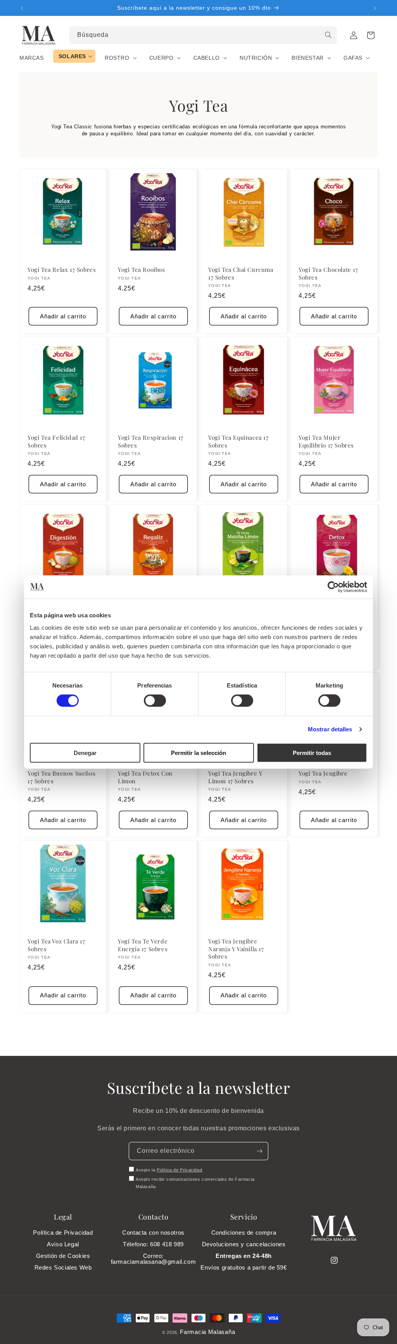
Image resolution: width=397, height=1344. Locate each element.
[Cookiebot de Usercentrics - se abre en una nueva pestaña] (333, 587)
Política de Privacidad (179, 1170)
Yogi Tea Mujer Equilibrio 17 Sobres (326, 441)
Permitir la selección (198, 752)
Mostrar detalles (330, 729)
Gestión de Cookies (63, 1255)
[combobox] (203, 35)
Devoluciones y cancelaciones (244, 1244)
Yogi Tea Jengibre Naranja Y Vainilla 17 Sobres (236, 949)
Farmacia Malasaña (207, 1331)
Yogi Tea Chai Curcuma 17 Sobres (240, 273)
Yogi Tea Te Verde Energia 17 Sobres (142, 945)
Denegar (85, 752)
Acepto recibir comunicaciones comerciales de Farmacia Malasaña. (195, 1183)
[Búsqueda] (328, 34)
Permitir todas (312, 752)
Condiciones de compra (243, 1232)
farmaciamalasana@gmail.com (153, 1261)
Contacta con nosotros (153, 1232)
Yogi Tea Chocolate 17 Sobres (328, 273)
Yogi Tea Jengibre (323, 773)
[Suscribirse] (259, 1151)
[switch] (155, 700)
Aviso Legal (63, 1244)
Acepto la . (170, 1170)
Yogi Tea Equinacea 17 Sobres (238, 441)
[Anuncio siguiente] (374, 8)
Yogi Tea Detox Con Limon (145, 777)
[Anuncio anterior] (22, 8)
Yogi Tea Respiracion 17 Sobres (150, 441)
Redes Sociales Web (63, 1267)
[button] (370, 35)
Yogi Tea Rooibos (141, 269)
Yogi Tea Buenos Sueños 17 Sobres (61, 777)
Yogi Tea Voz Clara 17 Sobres (56, 945)
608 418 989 (167, 1244)
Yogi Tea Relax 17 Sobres (62, 269)
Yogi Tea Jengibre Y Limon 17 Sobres (235, 777)
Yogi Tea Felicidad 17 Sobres (56, 441)
